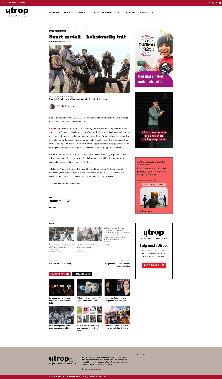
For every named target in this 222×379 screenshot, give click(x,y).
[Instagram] (144, 354)
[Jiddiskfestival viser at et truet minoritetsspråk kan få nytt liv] (117, 315)
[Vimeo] (156, 354)
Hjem (51, 28)
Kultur (64, 28)
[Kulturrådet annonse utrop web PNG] (154, 213)
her (78, 183)
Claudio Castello (56, 41)
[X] (150, 354)
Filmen (52, 128)
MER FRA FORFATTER (82, 274)
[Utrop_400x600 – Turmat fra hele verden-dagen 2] (154, 86)
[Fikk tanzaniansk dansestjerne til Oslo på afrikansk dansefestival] (61, 234)
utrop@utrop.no (96, 369)
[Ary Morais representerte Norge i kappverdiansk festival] (89, 234)
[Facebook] (137, 354)
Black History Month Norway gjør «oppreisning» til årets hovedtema (88, 328)
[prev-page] (88, 335)
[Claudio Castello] (54, 106)
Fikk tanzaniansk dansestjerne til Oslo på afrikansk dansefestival (61, 246)
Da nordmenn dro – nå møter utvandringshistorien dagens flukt (60, 300)
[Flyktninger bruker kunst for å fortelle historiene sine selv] (89, 287)
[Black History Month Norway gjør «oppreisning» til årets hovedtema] (89, 315)
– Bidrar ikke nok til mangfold (61, 263)
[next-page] (92, 335)
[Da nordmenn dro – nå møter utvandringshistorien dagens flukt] (61, 287)
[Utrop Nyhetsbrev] (154, 278)
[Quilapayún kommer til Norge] (117, 236)
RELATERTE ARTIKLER (59, 274)
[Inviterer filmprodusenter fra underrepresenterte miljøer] (61, 315)
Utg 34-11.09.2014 (60, 31)
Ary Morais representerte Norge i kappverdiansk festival (87, 246)
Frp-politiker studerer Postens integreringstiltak (117, 264)
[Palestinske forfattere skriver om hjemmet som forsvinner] (117, 287)
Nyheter (57, 28)
